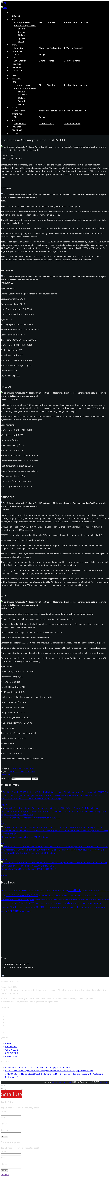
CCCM (65, 890)
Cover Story (19, 48)
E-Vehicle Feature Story (75, 48)
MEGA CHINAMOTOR (62, 1082)
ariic (37, 891)
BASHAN (42, 891)
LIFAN (84, 903)
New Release (16, 907)
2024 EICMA (32, 891)
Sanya (52, 907)
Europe (42, 54)
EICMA (19, 903)
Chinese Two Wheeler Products (20, 771)
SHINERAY (63, 907)
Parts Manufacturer (29, 907)
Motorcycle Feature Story (51, 48)
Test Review (80, 907)
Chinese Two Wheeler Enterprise (17, 899)
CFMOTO (74, 890)
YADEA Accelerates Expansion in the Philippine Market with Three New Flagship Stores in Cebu (49, 1070)
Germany (22, 32)
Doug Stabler (20, 60)
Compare (5, 1174)
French (21, 41)
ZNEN (23, 912)
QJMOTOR (43, 907)
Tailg (71, 907)
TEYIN (89, 907)
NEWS (8, 1043)
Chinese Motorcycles (96, 896)
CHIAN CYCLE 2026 (89, 890)
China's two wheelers (22, 895)
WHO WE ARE (17, 67)
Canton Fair (56, 890)
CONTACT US (17, 70)
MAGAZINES (16, 64)
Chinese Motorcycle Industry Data (73, 895)
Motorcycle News (22, 22)
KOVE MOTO (77, 903)
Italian (21, 35)
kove (70, 903)
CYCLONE (4, 903)
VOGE (9, 911)
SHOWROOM (16, 16)
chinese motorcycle (48, 895)
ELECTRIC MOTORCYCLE (52, 903)
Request (4, 1137)
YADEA (17, 911)
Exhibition (65, 903)
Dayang (11, 903)
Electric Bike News (47, 22)
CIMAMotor (104, 899)
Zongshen (28, 911)
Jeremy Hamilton (72, 60)
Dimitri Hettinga (46, 60)
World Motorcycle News (25, 25)
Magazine (91, 903)
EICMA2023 (28, 903)
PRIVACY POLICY (14, 1056)
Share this (5, 774)
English (21, 28)
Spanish (21, 38)
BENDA (47, 890)
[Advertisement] (55, 936)
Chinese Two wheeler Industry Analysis (52, 899)
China (16, 54)
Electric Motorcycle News (76, 22)
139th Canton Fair (20, 890)
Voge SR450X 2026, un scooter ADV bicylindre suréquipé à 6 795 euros (38, 1067)
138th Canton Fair (6, 891)
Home (14, 13)
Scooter (56, 907)
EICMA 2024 (39, 903)
